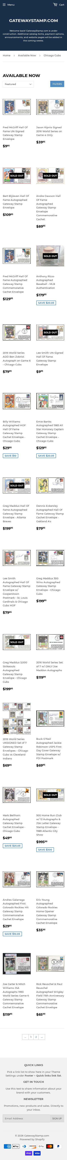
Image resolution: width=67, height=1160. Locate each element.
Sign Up (57, 1118)
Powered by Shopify (32, 1139)
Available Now (27, 55)
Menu (11, 4)
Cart (61, 4)
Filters (57, 84)
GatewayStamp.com (33, 20)
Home (6, 55)
